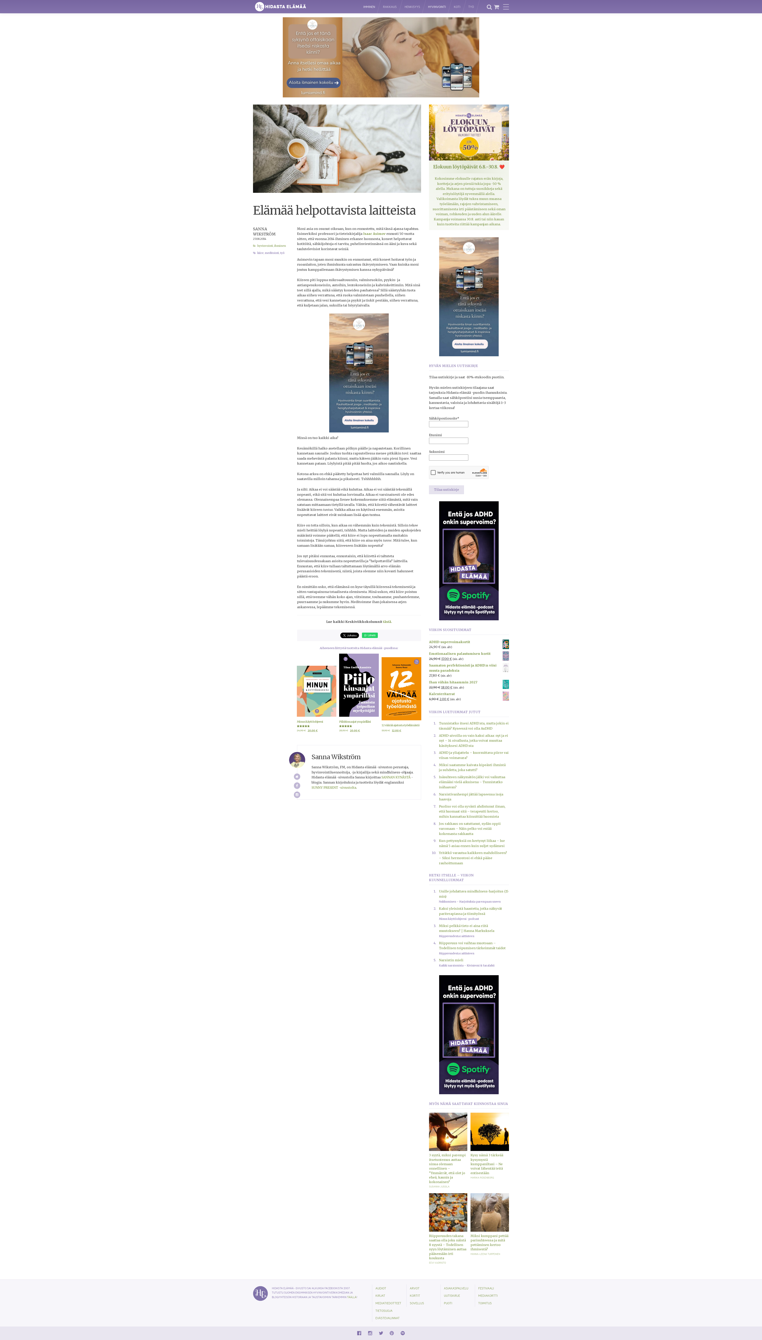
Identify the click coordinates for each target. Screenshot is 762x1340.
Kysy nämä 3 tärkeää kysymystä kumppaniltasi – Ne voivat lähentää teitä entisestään (486, 1164)
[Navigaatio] (506, 6)
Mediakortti (488, 1295)
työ (282, 253)
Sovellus (417, 1303)
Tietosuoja (384, 1310)
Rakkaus (390, 7)
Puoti (448, 1303)
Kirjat (380, 1295)
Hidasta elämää (304, 6)
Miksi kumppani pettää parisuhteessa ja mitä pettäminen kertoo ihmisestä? (489, 1242)
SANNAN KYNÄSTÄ (396, 777)
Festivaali (486, 1288)
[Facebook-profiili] (297, 785)
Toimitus (485, 1303)
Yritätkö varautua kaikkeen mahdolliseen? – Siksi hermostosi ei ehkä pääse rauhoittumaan (473, 858)
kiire (260, 253)
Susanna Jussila (439, 1186)
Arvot (414, 1288)
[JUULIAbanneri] (469, 560)
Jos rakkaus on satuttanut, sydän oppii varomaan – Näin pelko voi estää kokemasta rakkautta (470, 829)
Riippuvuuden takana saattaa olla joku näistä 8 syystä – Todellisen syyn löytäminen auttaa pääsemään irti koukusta (447, 1247)
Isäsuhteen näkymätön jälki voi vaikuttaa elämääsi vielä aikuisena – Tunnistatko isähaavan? (472, 782)
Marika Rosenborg (482, 1177)
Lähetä (371, 635)
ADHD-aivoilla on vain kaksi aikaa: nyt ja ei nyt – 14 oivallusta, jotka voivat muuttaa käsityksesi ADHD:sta (473, 741)
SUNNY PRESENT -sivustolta (334, 788)
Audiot (380, 1288)
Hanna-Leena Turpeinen (485, 1254)
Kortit (415, 1295)
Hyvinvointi (437, 7)
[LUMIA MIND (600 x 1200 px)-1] (359, 373)
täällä (352, 1297)
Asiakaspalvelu (456, 1288)
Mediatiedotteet (388, 1303)
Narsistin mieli (451, 960)
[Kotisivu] (297, 776)
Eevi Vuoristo (437, 1262)
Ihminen (369, 7)
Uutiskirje (452, 1295)
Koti (457, 7)
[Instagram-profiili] (297, 795)
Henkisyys (412, 7)
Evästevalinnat (387, 1318)
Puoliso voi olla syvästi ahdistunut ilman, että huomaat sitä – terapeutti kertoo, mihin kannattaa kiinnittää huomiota (472, 811)
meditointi (272, 253)
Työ (471, 7)
